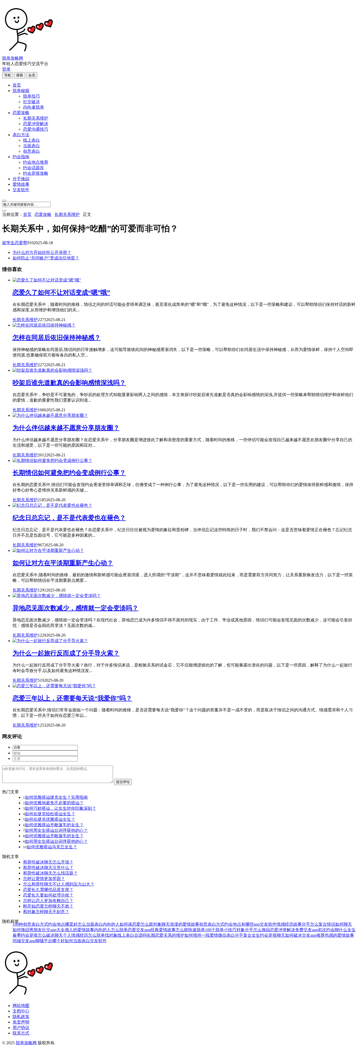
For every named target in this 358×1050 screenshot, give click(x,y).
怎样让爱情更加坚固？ (44, 878)
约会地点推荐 (35, 162)
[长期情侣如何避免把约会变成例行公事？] (52, 460)
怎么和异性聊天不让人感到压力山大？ (58, 884)
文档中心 (21, 1011)
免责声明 (21, 1022)
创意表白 (31, 151)
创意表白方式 (211, 924)
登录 (6, 69)
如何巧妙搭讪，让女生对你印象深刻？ (60, 808)
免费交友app (306, 930)
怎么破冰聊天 (50, 935)
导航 (7, 75)
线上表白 (31, 140)
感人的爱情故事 (79, 930)
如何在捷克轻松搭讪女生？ (50, 814)
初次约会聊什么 (332, 930)
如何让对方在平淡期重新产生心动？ (63, 562)
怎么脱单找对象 (102, 935)
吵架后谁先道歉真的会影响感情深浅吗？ (69, 382)
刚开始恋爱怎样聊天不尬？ (48, 906)
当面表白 (31, 145)
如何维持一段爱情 (201, 935)
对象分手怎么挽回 (253, 930)
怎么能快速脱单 (190, 930)
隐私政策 (21, 1016)
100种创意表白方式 (30, 924)
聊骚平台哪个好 (50, 941)
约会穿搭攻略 (35, 173)
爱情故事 (21, 184)
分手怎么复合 (314, 924)
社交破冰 (31, 101)
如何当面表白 (77, 941)
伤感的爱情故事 (339, 935)
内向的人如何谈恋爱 (121, 924)
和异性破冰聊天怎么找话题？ (50, 873)
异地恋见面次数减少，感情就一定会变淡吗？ (75, 608)
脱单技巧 (31, 96)
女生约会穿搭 (264, 935)
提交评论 (123, 782)
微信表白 (226, 935)
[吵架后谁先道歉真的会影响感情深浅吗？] (52, 370)
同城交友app (24, 941)
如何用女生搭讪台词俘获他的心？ (56, 830)
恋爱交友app (139, 930)
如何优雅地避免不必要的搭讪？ (54, 803)
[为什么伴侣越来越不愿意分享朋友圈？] (50, 415)
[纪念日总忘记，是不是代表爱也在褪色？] (52, 505)
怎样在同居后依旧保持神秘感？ (57, 337)
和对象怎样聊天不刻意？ (46, 911)
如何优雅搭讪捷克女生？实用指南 (56, 797)
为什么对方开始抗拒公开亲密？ (42, 252)
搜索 (19, 75)
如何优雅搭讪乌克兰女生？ (52, 847)
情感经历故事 (289, 924)
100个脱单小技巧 (220, 930)
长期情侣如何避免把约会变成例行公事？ (69, 472)
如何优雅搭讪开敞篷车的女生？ (54, 825)
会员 (31, 75)
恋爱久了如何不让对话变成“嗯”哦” (61, 292)
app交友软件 (265, 924)
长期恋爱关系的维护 (166, 935)
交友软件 (21, 190)
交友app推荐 (313, 935)
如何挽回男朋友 (27, 930)
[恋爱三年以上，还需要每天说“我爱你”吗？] (54, 686)
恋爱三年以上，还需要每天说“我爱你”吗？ (72, 698)
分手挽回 (21, 179)
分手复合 (243, 935)
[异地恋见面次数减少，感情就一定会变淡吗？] (57, 595)
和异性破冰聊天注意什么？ (48, 867)
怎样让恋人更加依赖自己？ (48, 900)
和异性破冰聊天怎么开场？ (48, 862)
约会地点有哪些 (239, 924)
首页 (17, 85)
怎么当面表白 (90, 924)
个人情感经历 (75, 935)
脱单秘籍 (21, 90)
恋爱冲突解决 (35, 123)
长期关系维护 (35, 118)
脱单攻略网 (12, 58)
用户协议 (21, 1027)
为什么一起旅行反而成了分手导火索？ (66, 653)
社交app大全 (53, 930)
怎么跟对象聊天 (155, 924)
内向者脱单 (33, 107)
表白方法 (21, 134)
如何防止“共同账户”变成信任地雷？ (46, 258)
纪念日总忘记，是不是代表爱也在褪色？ (69, 517)
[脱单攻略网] (28, 53)
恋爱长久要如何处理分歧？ (48, 895)
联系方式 (21, 1033)
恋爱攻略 (21, 112)
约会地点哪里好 (63, 924)
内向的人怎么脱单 (111, 930)
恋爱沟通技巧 (35, 129)
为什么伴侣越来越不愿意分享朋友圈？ (66, 427)
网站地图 (21, 1005)
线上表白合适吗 (132, 935)
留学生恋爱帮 (14, 243)
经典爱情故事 (163, 930)
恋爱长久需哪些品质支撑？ (48, 889)
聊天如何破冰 (289, 935)
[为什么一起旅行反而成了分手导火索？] (50, 640)
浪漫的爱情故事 (184, 924)
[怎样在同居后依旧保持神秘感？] (44, 325)
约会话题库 (33, 168)
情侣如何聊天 (339, 924)
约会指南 (21, 156)
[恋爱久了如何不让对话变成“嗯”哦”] (47, 280)
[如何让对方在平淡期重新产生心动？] (48, 550)
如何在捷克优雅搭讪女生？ (50, 819)
